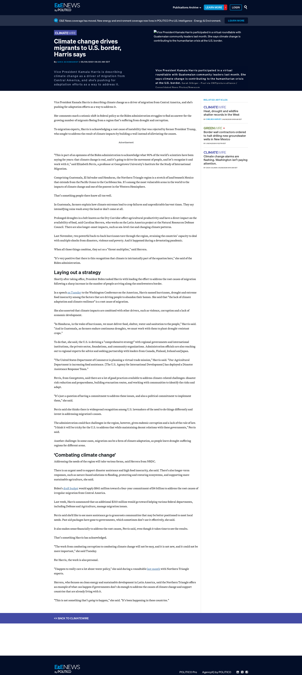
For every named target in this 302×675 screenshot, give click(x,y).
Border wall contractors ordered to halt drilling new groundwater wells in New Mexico (225, 135)
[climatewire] (215, 107)
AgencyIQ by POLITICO (216, 672)
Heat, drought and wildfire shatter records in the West (221, 113)
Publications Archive (186, 7)
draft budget (70, 488)
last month (153, 569)
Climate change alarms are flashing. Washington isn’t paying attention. (225, 159)
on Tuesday (74, 292)
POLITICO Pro (188, 672)
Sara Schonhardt (68, 62)
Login (236, 7)
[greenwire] (213, 128)
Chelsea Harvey (213, 119)
